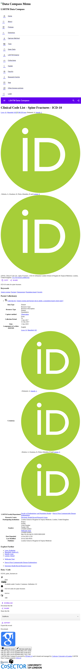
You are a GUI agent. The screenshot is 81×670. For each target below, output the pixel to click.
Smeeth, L (39, 112)
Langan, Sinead (10, 556)
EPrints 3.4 (28, 656)
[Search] (73, 100)
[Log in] (78, 100)
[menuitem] (40, 21)
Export (7, 623)
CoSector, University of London (62, 656)
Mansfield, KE (11, 112)
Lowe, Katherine (10, 550)
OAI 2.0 (18, 658)
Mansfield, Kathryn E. (12, 552)
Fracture (13, 292)
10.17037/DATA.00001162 (20, 277)
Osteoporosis (21, 292)
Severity (39, 292)
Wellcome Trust (26, 530)
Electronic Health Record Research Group (34, 517)
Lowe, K (3, 112)
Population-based (31, 292)
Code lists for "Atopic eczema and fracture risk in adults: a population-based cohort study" (36, 301)
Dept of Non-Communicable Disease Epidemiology (21, 562)
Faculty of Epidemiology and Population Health (36, 513)
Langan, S (36, 194)
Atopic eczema (5, 292)
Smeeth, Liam (9, 554)
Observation (25, 314)
